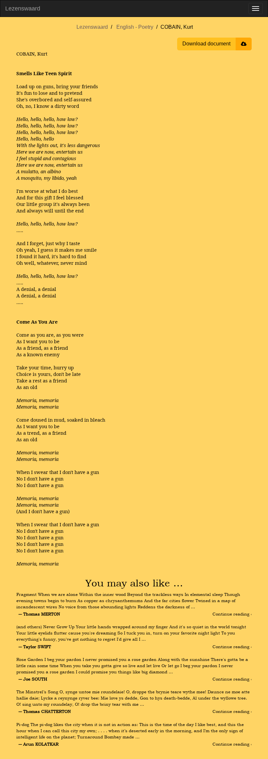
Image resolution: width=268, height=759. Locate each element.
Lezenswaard (22, 8)
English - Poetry (134, 27)
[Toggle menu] (255, 8)
